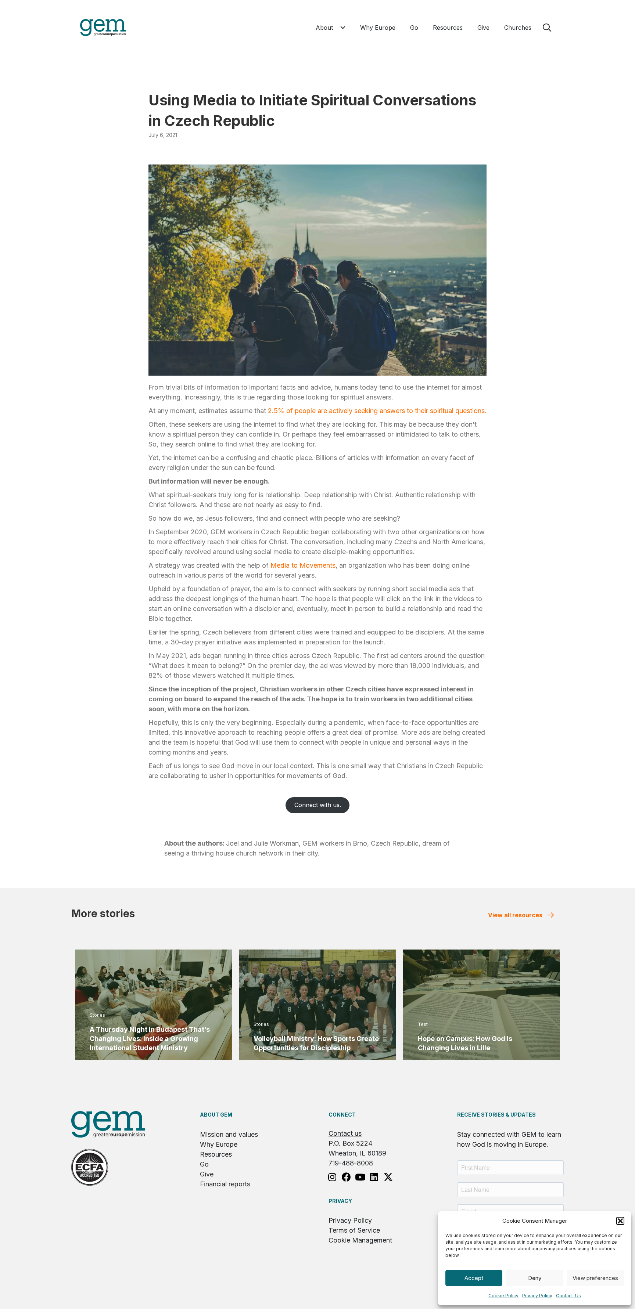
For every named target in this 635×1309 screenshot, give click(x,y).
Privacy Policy (537, 1295)
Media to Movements (303, 565)
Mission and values (229, 1134)
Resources (216, 1154)
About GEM (216, 1114)
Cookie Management (360, 1240)
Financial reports (225, 1184)
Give (207, 1174)
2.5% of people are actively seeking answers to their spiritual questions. (377, 411)
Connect (342, 1114)
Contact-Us (568, 1295)
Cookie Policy (503, 1295)
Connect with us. (317, 805)
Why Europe (218, 1144)
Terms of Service (354, 1230)
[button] (620, 1221)
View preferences (595, 1277)
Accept (473, 1277)
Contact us (345, 1133)
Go (204, 1164)
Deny (534, 1277)
